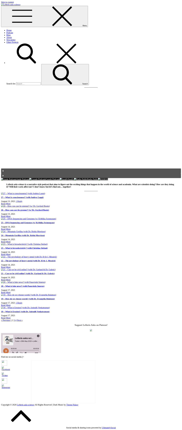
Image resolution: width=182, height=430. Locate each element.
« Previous (5, 320)
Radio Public (92, 179)
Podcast (9, 33)
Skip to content (7, 2)
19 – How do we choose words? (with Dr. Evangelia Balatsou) (28, 299)
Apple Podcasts (22, 179)
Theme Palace (72, 405)
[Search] (46, 63)
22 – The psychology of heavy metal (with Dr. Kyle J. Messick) (28, 261)
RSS (106, 179)
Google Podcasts (53, 179)
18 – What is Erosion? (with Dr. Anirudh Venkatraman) (25, 311)
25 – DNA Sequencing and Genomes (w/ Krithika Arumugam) (28, 223)
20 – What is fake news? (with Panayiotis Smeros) (22, 286)
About (9, 37)
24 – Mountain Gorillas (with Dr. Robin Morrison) (23, 235)
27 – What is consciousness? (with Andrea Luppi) (22, 197)
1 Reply (19, 201)
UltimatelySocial (109, 428)
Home (9, 30)
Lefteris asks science (25, 405)
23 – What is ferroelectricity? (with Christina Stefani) (24, 248)
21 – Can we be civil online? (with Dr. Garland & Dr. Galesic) (28, 273)
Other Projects (12, 42)
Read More (6, 204)
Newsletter (10, 40)
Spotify (71, 179)
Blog (8, 35)
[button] (91, 170)
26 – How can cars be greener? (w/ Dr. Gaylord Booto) (25, 210)
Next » (20, 320)
